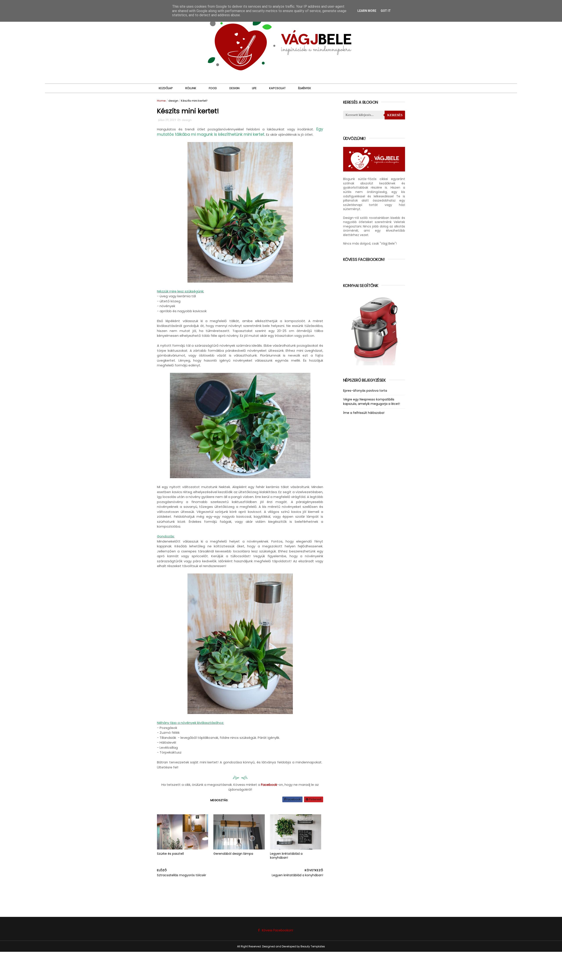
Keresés (394, 115)
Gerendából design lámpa (233, 853)
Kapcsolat (277, 88)
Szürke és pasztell (170, 853)
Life (254, 88)
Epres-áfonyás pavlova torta (365, 390)
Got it (386, 11)
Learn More (366, 11)
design (173, 101)
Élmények (304, 88)
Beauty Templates (313, 946)
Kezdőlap (166, 88)
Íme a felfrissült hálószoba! (363, 413)
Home (161, 101)
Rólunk (190, 88)
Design (234, 88)
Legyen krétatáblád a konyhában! (286, 855)
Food (213, 88)
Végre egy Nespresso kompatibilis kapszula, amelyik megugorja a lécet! (371, 401)
